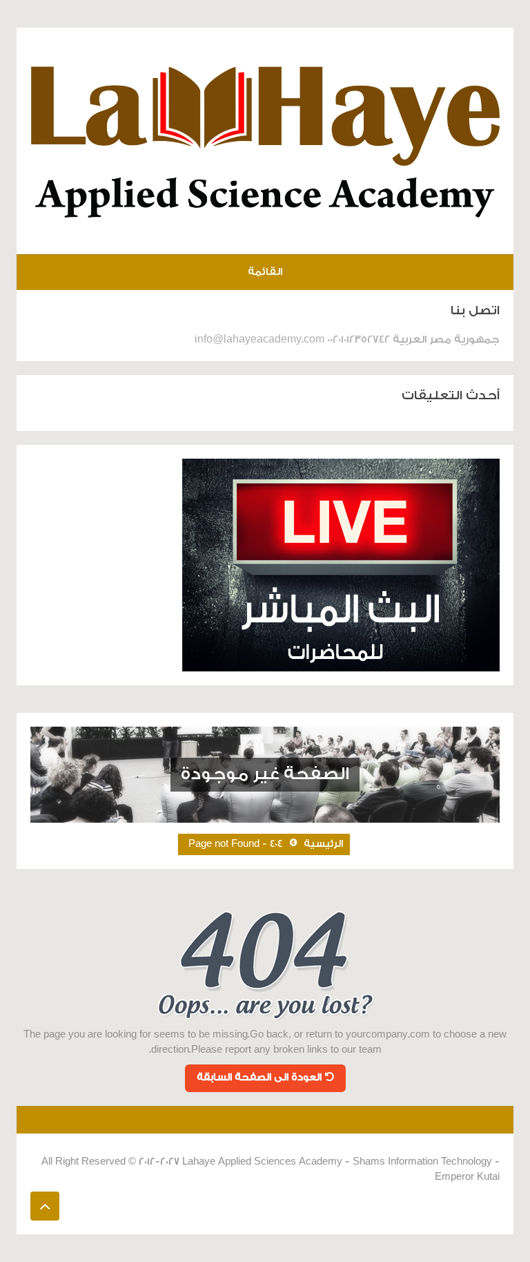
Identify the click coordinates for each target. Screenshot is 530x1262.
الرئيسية (323, 844)
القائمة (265, 272)
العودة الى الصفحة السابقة (259, 1077)
